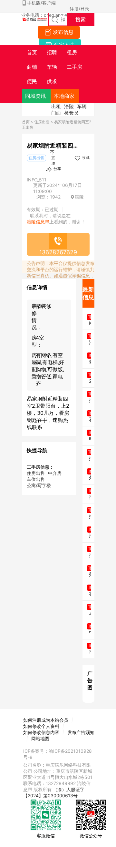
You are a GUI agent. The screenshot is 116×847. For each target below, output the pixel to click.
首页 (26, 121)
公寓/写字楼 (39, 485)
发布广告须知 (80, 732)
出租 (56, 106)
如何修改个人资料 (41, 726)
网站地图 (40, 738)
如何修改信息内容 (41, 732)
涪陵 (69, 106)
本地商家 (64, 96)
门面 (56, 113)
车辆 (82, 106)
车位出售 (36, 479)
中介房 (55, 473)
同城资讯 (35, 96)
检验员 (71, 113)
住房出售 (42, 121)
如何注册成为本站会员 (45, 720)
